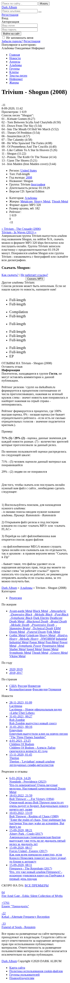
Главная (14, 54)
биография (38, 184)
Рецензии (15, 597)
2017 (19, 672)
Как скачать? (10, 275)
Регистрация (10, 14)
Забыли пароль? (12, 41)
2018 (12, 672)
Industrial (61, 638)
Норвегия (34, 686)
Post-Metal (52, 642)
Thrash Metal (60, 201)
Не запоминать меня (19, 37)
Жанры (14, 82)
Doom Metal (17, 631)
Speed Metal (34, 649)
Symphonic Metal (20, 652)
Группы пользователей (24, 974)
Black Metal (40, 611)
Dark (9, 7)
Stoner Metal (50, 649)
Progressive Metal (53, 645)
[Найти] (39, 12)
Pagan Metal (37, 642)
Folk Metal (53, 631)
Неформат (16, 79)
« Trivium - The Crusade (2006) (21, 228)
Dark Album (9, 961)
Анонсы (14, 61)
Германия (54, 689)
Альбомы (15, 65)
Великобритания (20, 689)
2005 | (37, 348)
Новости (15, 58)
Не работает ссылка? (34, 275)
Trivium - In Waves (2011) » (19, 232)
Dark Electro (41, 618)
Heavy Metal (42, 201)
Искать (44, 3)
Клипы (14, 72)
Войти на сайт (11, 33)
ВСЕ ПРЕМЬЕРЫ (37, 885)
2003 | (41, 352)
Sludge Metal (17, 649)
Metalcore (26, 201)
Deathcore (56, 618)
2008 (29, 177)
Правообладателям (21, 978)
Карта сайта (17, 967)
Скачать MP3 (35, 278)
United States (28, 170)
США (13, 686)
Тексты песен (18, 75)
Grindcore (32, 635)
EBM (57, 628)
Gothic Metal (17, 635)
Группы (14, 68)
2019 (19, 669)
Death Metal (16, 621)
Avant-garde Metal (20, 611)
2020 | (45, 300)
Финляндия (40, 689)
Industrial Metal (19, 642)
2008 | (45, 336)
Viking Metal (17, 656)
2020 (12, 669)
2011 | (46, 331)
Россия (22, 686)
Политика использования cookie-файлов (36, 971)
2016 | (37, 312)
